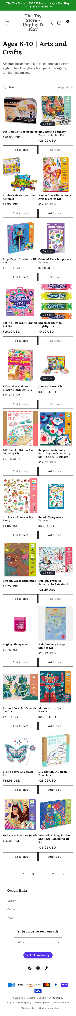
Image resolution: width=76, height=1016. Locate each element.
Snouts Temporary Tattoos (50, 519)
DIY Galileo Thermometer (20, 132)
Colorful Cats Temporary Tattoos (54, 261)
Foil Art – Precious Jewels (20, 835)
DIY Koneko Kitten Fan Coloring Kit (18, 452)
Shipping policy (28, 1008)
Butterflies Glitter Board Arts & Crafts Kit (55, 197)
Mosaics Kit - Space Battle (51, 710)
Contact (12, 909)
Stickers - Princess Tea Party (18, 519)
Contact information (49, 1008)
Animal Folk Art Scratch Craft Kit (19, 710)
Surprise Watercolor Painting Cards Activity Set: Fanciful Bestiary (54, 454)
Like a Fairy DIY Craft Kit (18, 773)
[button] (7, 23)
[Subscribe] (58, 941)
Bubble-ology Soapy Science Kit (51, 646)
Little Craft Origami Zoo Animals (19, 197)
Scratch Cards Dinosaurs (19, 581)
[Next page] (63, 874)
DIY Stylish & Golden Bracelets (52, 773)
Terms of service (61, 1002)
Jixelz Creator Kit (50, 386)
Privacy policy (42, 1002)
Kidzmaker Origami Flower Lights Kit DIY (17, 388)
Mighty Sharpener (15, 644)
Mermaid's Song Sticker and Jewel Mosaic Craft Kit (54, 839)
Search (11, 900)
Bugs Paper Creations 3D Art (19, 261)
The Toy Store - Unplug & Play (36, 998)
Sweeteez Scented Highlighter (50, 324)
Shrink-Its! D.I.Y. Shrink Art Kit (20, 324)
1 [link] (13, 874)
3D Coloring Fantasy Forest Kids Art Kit (52, 133)
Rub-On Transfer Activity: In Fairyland (53, 582)
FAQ (10, 917)
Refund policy (24, 1002)
